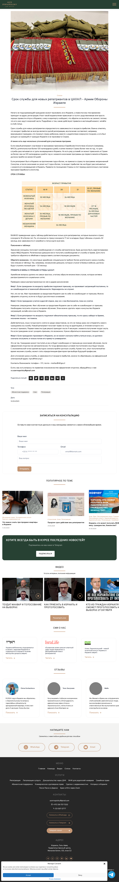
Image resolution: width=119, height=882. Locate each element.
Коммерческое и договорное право (49, 784)
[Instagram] (57, 858)
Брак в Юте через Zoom (70, 788)
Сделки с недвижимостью (11, 519)
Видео (59, 769)
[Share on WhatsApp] (47, 378)
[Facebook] (62, 858)
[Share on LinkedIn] (52, 378)
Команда (51, 769)
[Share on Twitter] (36, 378)
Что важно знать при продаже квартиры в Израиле (20, 523)
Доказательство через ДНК (54, 780)
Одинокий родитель (111, 518)
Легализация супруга (96, 518)
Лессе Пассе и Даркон (48, 788)
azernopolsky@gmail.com (59, 801)
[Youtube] (71, 858)
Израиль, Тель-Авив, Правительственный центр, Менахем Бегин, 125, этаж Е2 (59, 848)
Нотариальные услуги (23, 517)
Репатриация (45, 392)
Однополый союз (95, 520)
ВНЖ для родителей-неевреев (81, 780)
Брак (95, 516)
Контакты (77, 769)
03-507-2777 (60, 809)
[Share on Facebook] (31, 378)
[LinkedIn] (66, 858)
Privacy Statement (55, 879)
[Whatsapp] (52, 858)
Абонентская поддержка (20, 392)
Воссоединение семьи (104, 516)
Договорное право (8, 517)
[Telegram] (48, 858)
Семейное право (102, 780)
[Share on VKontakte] (57, 378)
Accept (28, 875)
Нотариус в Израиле (98, 784)
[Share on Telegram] (41, 378)
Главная (41, 769)
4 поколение (52, 519)
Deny (80, 875)
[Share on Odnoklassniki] (63, 378)
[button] (104, 864)
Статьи (59, 96)
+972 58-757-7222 (60, 805)
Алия (35, 392)
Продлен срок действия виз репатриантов (66, 523)
